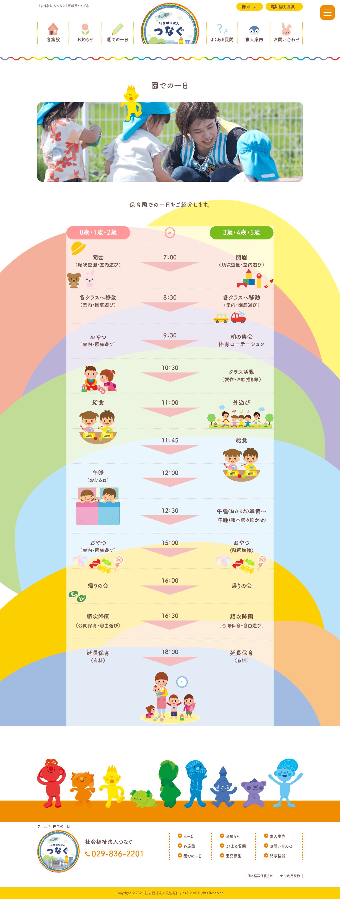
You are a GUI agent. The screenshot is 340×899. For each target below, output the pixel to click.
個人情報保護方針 (260, 875)
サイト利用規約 (290, 875)
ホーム (252, 7)
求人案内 (254, 39)
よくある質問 (222, 39)
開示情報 (278, 856)
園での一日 (117, 39)
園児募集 (287, 7)
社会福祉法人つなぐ (170, 32)
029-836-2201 (118, 853)
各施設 (53, 39)
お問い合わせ (287, 39)
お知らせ (85, 39)
